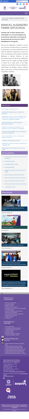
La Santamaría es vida (10, 187)
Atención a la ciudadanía (10, 302)
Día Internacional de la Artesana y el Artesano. (16, 184)
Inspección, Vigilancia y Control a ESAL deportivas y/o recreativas (13, 311)
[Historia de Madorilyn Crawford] (11, 80)
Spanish (19, 1)
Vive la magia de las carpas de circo (10, 109)
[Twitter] (2, 339)
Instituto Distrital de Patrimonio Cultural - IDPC (15, 349)
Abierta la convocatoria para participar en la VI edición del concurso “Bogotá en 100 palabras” (13, 127)
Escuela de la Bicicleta (7, 227)
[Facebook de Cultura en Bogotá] (17, 4)
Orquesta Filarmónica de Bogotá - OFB (13, 347)
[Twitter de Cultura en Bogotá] (20, 4)
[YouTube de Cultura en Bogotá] (27, 4)
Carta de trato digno (9, 304)
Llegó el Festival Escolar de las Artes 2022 (15, 181)
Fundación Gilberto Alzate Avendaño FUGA (14, 350)
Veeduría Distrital (9, 332)
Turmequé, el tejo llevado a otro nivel (11, 140)
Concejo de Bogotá (9, 330)
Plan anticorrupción (9, 309)
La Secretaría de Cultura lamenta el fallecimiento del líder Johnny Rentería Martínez (14, 263)
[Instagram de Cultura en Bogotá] (24, 4)
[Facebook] (2, 336)
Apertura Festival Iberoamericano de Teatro (15, 178)
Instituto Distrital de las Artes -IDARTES (14, 346)
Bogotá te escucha (9, 305)
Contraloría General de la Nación (12, 329)
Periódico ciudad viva (15, 405)
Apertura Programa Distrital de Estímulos (14, 174)
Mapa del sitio (24, 405)
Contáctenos (8, 318)
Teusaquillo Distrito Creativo (11, 164)
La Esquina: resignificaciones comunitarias (12, 245)
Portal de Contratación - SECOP (12, 335)
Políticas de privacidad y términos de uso (11, 406)
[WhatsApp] (2, 342)
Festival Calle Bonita (9, 167)
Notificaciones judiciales (8, 376)
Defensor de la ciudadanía (11, 307)
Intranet (8, 405)
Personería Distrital (9, 326)
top (2, 293)
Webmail (4, 405)
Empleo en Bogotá (9, 316)
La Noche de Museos (10, 161)
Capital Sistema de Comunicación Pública (14, 351)
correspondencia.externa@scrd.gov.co (16, 371)
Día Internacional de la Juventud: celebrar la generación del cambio (12, 123)
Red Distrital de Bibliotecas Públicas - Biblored (15, 353)
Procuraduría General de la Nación (13, 328)
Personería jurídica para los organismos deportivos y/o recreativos (14, 314)
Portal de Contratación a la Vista (12, 333)
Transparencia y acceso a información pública (15, 308)
